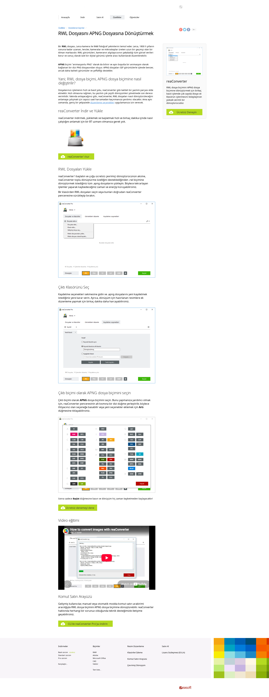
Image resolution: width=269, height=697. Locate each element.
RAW (95, 652)
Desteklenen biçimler (76, 27)
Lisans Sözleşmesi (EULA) (173, 652)
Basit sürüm (66, 652)
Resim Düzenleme (135, 646)
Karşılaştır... (62, 664)
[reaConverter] (71, 8)
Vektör (95, 664)
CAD (94, 661)
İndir (82, 17)
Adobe (95, 655)
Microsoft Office (99, 658)
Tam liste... (97, 670)
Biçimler (96, 646)
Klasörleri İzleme (134, 652)
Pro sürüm (62, 658)
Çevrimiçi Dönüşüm (136, 665)
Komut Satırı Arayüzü (137, 658)
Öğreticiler (134, 17)
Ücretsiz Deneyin (187, 112)
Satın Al (100, 17)
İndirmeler (63, 646)
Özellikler (117, 17)
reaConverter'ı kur (78, 156)
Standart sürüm (64, 655)
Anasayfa (65, 17)
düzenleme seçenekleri (102, 102)
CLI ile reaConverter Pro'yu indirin (88, 624)
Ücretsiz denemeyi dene (80, 508)
